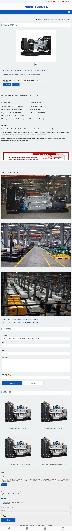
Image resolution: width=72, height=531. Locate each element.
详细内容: (5, 357)
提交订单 (12, 383)
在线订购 (7, 84)
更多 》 (4, 484)
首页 (39, 19)
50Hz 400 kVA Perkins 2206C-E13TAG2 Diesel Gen (23, 319)
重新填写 (33, 383)
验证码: (4, 374)
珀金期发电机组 (65, 19)
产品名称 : (5, 335)
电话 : (4, 343)
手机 (27, 530)
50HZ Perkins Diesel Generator (18, 428)
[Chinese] (56, 1)
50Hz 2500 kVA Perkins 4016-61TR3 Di (18, 464)
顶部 (63, 530)
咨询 (45, 530)
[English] (66, 1)
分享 (9, 530)
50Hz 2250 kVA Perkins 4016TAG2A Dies (54, 464)
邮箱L (16, 84)
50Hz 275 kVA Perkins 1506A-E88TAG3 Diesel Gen (23, 322)
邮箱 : (4, 350)
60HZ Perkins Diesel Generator (54, 428)
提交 (8, 520)
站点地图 (50, 525)
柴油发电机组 (54, 19)
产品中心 (46, 19)
